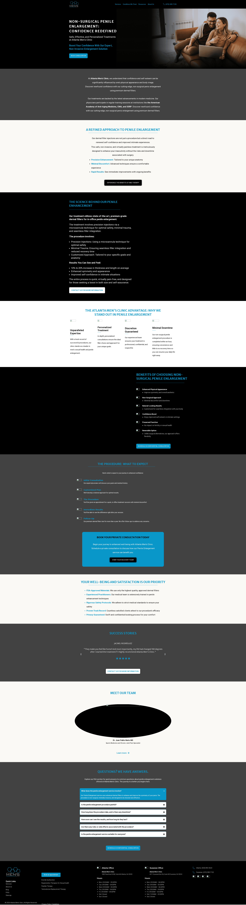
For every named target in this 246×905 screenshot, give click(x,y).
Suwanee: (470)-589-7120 (205, 872)
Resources (142, 4)
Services (118, 4)
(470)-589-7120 (171, 4)
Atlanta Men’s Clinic (16, 903)
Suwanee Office (156, 868)
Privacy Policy (46, 904)
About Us (151, 4)
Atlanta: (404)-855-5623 (204, 868)
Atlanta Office (108, 868)
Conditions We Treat (130, 4)
